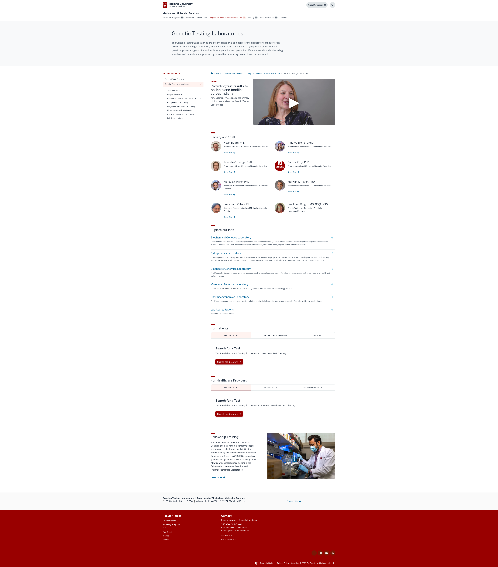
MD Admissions (169, 521)
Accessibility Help (267, 563)
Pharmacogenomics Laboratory (180, 114)
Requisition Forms (175, 94)
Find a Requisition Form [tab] (312, 387)
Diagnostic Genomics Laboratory (181, 106)
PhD (164, 528)
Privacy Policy (283, 563)
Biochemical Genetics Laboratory (181, 98)
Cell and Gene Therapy (174, 79)
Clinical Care (201, 17)
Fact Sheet (167, 532)
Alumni (166, 536)
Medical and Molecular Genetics (181, 13)
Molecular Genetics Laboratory (180, 110)
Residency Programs (171, 524)
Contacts (283, 17)
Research (190, 17)
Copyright (295, 563)
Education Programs (171, 17)
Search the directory (227, 362)
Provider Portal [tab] (270, 387)
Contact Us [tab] (317, 335)
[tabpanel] (273, 354)
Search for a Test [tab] (231, 335)
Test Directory (173, 90)
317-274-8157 (227, 535)
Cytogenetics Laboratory (177, 102)
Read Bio (228, 152)
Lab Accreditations (175, 118)
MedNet (166, 539)
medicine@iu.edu (228, 539)
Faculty (251, 17)
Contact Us (292, 501)
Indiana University (327, 563)
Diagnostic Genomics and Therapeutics (225, 17)
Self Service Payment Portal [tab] (276, 335)
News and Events (267, 17)
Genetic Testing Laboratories (177, 84)
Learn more (216, 477)
